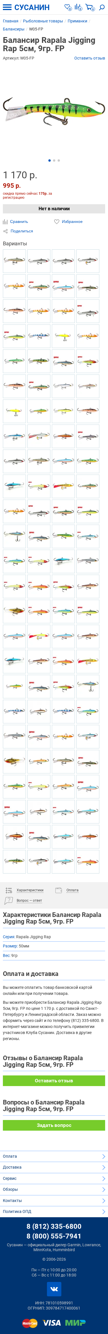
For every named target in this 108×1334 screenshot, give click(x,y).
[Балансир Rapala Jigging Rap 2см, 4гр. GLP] (38, 361)
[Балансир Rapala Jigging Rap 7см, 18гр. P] (38, 286)
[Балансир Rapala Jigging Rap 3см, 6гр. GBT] (63, 811)
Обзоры (10, 1189)
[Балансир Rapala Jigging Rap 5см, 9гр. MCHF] (14, 836)
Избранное (72, 221)
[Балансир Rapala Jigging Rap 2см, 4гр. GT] (14, 786)
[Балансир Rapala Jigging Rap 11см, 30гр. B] (14, 436)
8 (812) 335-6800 (54, 1226)
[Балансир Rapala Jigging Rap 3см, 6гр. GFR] (38, 611)
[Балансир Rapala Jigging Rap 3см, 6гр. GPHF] (14, 536)
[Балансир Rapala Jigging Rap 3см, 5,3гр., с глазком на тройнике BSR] (63, 636)
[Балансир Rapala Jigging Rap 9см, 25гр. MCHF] (87, 836)
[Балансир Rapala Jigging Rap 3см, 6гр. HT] (63, 686)
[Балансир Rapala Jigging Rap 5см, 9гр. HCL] (63, 336)
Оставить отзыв (89, 58)
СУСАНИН (32, 7)
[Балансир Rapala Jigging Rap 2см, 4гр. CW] (14, 311)
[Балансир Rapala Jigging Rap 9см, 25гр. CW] (87, 411)
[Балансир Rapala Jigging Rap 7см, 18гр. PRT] (14, 561)
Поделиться (21, 231)
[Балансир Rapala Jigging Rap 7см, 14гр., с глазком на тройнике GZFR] (14, 511)
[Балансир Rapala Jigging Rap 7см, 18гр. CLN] (38, 486)
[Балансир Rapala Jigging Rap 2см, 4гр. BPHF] (63, 862)
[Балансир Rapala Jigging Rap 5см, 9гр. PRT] (87, 711)
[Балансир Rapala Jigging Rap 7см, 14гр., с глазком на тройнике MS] (38, 862)
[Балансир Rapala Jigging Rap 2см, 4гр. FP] (63, 536)
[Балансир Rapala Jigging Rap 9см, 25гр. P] (87, 486)
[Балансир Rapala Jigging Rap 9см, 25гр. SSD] (38, 736)
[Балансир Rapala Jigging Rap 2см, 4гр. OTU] (38, 761)
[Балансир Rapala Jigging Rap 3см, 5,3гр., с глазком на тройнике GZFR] (38, 311)
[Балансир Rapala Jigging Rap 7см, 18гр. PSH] (14, 736)
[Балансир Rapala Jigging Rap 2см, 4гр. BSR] (63, 286)
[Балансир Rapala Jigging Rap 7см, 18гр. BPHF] (87, 811)
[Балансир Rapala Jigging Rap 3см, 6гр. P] (38, 386)
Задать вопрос (54, 1125)
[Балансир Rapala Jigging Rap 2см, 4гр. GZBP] (63, 711)
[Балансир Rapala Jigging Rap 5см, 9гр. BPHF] (63, 836)
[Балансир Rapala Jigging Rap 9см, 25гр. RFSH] (63, 761)
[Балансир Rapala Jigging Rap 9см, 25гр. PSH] (87, 561)
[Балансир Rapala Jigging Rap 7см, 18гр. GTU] (14, 361)
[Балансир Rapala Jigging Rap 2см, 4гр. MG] (14, 611)
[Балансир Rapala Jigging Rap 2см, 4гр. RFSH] (14, 261)
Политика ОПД (17, 1211)
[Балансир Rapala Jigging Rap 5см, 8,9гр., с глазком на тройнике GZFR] (14, 286)
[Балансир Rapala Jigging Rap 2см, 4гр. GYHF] (14, 686)
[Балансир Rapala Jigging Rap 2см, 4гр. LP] (14, 862)
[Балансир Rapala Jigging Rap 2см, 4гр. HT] (87, 361)
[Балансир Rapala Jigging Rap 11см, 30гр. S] (38, 511)
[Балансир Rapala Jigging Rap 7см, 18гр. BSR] (14, 811)
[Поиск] (102, 7)
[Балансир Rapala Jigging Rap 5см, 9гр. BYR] (87, 611)
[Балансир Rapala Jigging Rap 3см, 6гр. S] (87, 311)
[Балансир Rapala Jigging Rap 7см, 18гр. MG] (14, 761)
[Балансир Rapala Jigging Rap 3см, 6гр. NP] (87, 286)
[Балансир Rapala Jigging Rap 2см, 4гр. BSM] (38, 836)
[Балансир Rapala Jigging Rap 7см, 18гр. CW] (14, 386)
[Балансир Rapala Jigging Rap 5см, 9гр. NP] (87, 761)
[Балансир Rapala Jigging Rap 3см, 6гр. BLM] (87, 436)
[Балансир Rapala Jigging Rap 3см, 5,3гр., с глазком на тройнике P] (87, 661)
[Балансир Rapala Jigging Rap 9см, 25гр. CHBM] (14, 661)
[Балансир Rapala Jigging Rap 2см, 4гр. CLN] (38, 561)
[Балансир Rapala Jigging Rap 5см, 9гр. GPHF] (87, 686)
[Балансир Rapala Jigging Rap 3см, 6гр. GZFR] (63, 736)
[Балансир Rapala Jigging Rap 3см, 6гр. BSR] (87, 786)
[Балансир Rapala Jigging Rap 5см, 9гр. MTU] (87, 636)
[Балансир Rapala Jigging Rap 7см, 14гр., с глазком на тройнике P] (63, 486)
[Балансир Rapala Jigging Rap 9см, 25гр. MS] (63, 261)
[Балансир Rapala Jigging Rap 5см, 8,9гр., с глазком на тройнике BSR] (14, 636)
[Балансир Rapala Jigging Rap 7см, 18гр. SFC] (38, 786)
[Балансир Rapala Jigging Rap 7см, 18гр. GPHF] (63, 386)
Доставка (12, 1167)
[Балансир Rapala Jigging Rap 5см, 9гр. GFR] (63, 661)
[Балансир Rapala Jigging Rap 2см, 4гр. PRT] (63, 611)
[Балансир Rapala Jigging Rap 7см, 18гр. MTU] (87, 586)
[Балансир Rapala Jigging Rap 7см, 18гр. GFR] (38, 586)
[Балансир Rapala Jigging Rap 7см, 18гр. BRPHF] (38, 811)
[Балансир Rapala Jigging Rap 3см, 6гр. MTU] (38, 661)
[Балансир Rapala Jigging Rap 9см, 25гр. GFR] (87, 862)
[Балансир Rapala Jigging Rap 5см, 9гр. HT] (63, 586)
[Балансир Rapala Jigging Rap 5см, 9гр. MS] (14, 461)
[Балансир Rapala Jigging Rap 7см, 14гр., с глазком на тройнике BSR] (63, 461)
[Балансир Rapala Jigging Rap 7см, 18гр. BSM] (38, 536)
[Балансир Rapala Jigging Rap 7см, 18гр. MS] (38, 261)
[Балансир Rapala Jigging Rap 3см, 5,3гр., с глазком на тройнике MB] (87, 736)
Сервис (9, 1178)
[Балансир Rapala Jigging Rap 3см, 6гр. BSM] (63, 361)
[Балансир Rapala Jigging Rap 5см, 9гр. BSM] (38, 686)
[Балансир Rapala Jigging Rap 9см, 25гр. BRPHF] (87, 386)
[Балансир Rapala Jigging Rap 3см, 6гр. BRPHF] (38, 711)
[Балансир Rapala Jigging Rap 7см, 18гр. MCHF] (63, 436)
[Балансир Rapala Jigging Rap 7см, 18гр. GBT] (87, 536)
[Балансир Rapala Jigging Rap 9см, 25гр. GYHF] (38, 411)
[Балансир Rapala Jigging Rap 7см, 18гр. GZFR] (87, 336)
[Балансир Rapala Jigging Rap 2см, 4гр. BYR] (87, 511)
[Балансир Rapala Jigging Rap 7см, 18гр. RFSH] (38, 461)
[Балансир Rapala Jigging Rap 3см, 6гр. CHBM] (14, 486)
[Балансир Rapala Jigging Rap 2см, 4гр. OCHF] (63, 411)
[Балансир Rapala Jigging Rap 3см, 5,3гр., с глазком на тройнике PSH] (38, 436)
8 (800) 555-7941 (54, 1236)
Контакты (12, 1200)
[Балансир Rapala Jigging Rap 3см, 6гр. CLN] (14, 586)
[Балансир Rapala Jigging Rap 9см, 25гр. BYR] (14, 336)
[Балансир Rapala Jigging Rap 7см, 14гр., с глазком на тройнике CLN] (38, 636)
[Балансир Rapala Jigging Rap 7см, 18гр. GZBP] (38, 336)
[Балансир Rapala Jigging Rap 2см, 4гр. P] (63, 511)
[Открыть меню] (7, 7)
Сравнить (18, 221)
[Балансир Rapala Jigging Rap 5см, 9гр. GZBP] (14, 711)
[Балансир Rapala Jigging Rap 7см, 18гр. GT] (87, 461)
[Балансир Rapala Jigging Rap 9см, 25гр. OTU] (63, 786)
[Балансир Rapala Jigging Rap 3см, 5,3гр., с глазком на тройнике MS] (87, 261)
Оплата (10, 1156)
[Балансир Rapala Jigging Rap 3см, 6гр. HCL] (14, 411)
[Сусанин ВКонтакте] (54, 1289)
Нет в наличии (54, 208)
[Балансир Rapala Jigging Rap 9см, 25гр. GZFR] (63, 311)
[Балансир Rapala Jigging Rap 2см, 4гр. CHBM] (63, 561)
